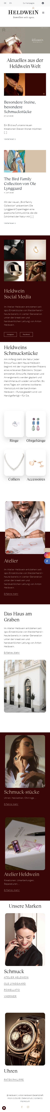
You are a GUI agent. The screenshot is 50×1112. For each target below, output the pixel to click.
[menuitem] (5, 3)
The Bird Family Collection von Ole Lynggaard (20, 183)
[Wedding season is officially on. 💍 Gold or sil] (36, 250)
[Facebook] (47, 561)
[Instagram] (47, 555)
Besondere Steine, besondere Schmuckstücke (20, 106)
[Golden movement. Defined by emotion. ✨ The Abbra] (14, 271)
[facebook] (22, 1107)
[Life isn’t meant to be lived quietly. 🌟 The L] (36, 271)
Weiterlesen (9, 139)
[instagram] (28, 1107)
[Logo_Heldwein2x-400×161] (23, 7)
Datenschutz (27, 1098)
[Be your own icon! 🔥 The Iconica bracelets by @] (14, 250)
